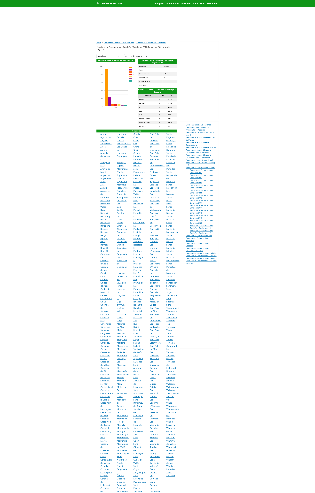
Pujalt (136, 295)
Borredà (104, 244)
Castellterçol (106, 431)
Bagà (103, 209)
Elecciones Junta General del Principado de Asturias (198, 128)
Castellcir (104, 390)
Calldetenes (106, 298)
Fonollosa (121, 191)
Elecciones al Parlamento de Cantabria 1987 (201, 176)
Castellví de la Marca (104, 437)
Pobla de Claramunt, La (139, 222)
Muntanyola (123, 453)
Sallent (136, 346)
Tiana (169, 330)
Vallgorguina (172, 387)
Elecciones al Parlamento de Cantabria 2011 (201, 206)
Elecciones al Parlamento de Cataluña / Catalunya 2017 (201, 231)
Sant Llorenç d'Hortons (155, 247)
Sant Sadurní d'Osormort (155, 402)
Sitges (169, 292)
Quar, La (137, 298)
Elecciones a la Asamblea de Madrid (201, 147)
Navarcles (122, 459)
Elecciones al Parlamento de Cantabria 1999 (201, 191)
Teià (168, 323)
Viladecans (171, 406)
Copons (104, 475)
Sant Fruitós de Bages (155, 172)
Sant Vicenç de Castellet (154, 424)
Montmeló (122, 440)
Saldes (136, 342)
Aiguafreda (106, 143)
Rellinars (137, 304)
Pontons (137, 251)
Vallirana (170, 390)
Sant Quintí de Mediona (154, 355)
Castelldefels (106, 393)
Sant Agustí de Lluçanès (138, 358)
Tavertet (170, 320)
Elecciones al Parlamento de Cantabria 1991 (201, 181)
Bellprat (104, 232)
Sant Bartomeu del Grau (138, 402)
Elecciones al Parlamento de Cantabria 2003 (201, 196)
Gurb (119, 257)
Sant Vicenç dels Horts (155, 453)
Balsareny (105, 216)
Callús (103, 301)
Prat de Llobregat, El (138, 257)
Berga (103, 235)
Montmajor (122, 434)
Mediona (121, 380)
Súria (168, 304)
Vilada (169, 402)
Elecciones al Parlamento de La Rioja (201, 255)
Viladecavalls (172, 409)
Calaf (102, 276)
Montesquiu (123, 428)
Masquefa (122, 371)
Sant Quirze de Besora (154, 364)
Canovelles (105, 323)
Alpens (103, 149)
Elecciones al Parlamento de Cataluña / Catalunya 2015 (201, 226)
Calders (104, 279)
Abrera (103, 134)
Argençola (105, 175)
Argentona (105, 178)
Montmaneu (123, 437)
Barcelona (105, 225)
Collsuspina (106, 472)
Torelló (169, 339)
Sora (168, 298)
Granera (121, 238)
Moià (119, 383)
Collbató (104, 469)
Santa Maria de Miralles (170, 247)
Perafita (137, 197)
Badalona (105, 200)
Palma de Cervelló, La (138, 181)
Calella (103, 295)
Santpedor (171, 282)
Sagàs (136, 339)
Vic (167, 399)
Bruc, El (104, 247)
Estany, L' (121, 162)
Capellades (105, 336)
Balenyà (104, 213)
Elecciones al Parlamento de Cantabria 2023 (201, 221)
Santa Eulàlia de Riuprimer (171, 146)
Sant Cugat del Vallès (138, 459)
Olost (135, 137)
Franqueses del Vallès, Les (123, 200)
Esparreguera (124, 143)
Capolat (104, 339)
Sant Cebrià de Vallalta (138, 431)
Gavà (119, 219)
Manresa (121, 336)
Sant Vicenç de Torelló (154, 443)
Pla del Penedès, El (138, 213)
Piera (135, 200)
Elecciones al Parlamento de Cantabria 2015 (201, 211)
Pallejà (136, 175)
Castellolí (104, 428)
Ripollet (137, 308)
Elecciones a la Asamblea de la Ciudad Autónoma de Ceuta (198, 151)
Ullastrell (170, 371)
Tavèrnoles (171, 317)
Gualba (120, 244)
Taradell (170, 314)
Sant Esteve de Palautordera (139, 478)
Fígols (120, 172)
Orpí (135, 149)
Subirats (170, 301)
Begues (104, 229)
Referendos (212, 3)
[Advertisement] (157, 24)
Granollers (122, 241)
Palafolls (137, 162)
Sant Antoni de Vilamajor (138, 393)
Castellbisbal (106, 387)
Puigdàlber (138, 292)
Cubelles (121, 137)
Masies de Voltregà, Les (122, 358)
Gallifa (120, 209)
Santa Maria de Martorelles (172, 228)
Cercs (103, 456)
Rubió (136, 326)
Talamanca (171, 311)
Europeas (159, 3)
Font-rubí (121, 194)
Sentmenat (171, 285)
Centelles (105, 453)
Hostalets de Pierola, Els (122, 276)
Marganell (122, 339)
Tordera (170, 336)
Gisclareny (122, 229)
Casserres (105, 352)
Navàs (120, 463)
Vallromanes (172, 393)
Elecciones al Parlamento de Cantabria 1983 (201, 171)
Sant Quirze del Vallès (155, 374)
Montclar (121, 425)
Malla (119, 330)
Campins (104, 314)
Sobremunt (172, 295)
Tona (168, 333)
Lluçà (119, 320)
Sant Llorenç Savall (153, 257)
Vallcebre (170, 383)
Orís (135, 143)
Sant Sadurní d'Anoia (154, 393)
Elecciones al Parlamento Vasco (199, 235)
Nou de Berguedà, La (122, 469)
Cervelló (104, 466)
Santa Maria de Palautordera (172, 257)
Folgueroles (122, 187)
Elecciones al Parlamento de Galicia (201, 253)
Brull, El (104, 251)
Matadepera (123, 374)
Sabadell (137, 336)
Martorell (121, 342)
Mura (119, 456)
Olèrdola (121, 478)
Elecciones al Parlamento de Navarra (201, 258)
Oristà (136, 146)
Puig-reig (137, 289)
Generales (186, 3)
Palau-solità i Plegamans (138, 168)
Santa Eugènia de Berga (170, 137)
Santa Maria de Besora (170, 210)
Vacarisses (171, 374)
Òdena (120, 475)
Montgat (121, 431)
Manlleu (121, 333)
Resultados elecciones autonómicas (119, 42)
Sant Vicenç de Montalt (154, 434)
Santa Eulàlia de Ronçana (171, 156)
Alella (103, 146)
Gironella (121, 225)
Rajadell (137, 301)
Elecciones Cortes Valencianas (198, 124)
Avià (102, 184)
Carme (103, 349)
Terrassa (170, 326)
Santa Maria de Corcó (170, 219)
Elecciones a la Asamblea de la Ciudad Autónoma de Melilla (198, 156)
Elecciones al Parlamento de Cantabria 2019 (201, 216)
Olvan (136, 140)
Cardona (104, 346)
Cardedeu (105, 342)
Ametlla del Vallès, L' (105, 156)
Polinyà (137, 235)
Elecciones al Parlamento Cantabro (151, 42)
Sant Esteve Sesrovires (138, 488)
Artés (103, 181)
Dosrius (120, 140)
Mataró (120, 377)
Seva (168, 289)
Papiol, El (137, 187)
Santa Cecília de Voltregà (154, 462)
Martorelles (122, 346)
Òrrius (136, 153)
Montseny (122, 450)
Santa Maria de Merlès (170, 238)
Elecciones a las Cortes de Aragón (200, 160)
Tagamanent (172, 308)
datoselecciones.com (109, 3)
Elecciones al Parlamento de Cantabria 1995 (201, 186)
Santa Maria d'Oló (169, 200)
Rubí (135, 323)
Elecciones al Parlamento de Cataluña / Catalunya (197, 249)
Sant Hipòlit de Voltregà (154, 181)
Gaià (119, 206)
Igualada (121, 282)
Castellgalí (105, 418)
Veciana (170, 396)
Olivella (137, 134)
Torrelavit (171, 352)
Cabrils (103, 273)
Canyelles (105, 333)
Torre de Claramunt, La (172, 345)
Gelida (120, 222)
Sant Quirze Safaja (153, 383)
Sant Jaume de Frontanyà (155, 197)
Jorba (119, 285)
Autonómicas (172, 3)
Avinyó (103, 187)
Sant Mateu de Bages (154, 301)
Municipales (199, 3)
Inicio (98, 42)
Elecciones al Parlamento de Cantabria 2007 (201, 201)
